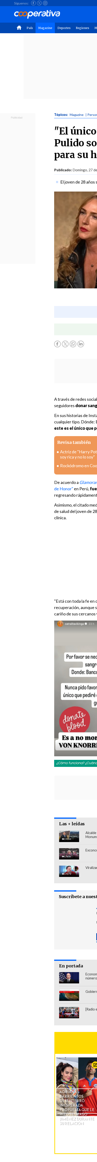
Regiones (82, 28)
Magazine (45, 28)
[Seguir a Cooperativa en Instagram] (45, 3)
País (30, 28)
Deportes (64, 28)
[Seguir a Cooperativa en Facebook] (33, 3)
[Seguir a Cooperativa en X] (39, 3)
